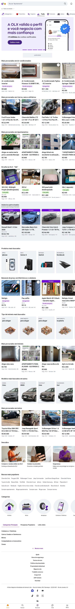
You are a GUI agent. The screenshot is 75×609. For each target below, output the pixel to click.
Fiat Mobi (22, 482)
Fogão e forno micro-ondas (25, 485)
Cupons (33, 14)
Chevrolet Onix (5, 478)
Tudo (43, 14)
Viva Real (37, 580)
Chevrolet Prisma (66, 478)
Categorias (8, 14)
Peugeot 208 (15, 478)
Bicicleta (62, 485)
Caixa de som (5, 485)
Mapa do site (37, 569)
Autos (62, 14)
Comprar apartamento (8, 489)
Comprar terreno (52, 489)
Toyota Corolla (5, 482)
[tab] (10, 525)
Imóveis (52, 14)
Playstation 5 (63, 482)
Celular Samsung (47, 482)
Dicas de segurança (38, 557)
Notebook (13, 485)
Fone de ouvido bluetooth (42, 485)
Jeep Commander (38, 478)
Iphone (39, 482)
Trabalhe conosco (37, 572)
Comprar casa (33, 489)
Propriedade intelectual (37, 566)
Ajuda (37, 554)
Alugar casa (42, 489)
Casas (3, 544)
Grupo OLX (37, 575)
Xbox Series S (55, 485)
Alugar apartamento (22, 489)
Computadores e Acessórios (11, 541)
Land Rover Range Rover (52, 478)
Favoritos (22, 14)
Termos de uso (37, 560)
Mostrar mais (39, 548)
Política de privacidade (38, 563)
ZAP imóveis (37, 577)
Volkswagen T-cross (26, 478)
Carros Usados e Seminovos (11, 534)
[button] (37, 3)
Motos (3, 538)
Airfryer (56, 482)
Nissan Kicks (14, 482)
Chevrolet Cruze (31, 482)
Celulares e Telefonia (8, 531)
